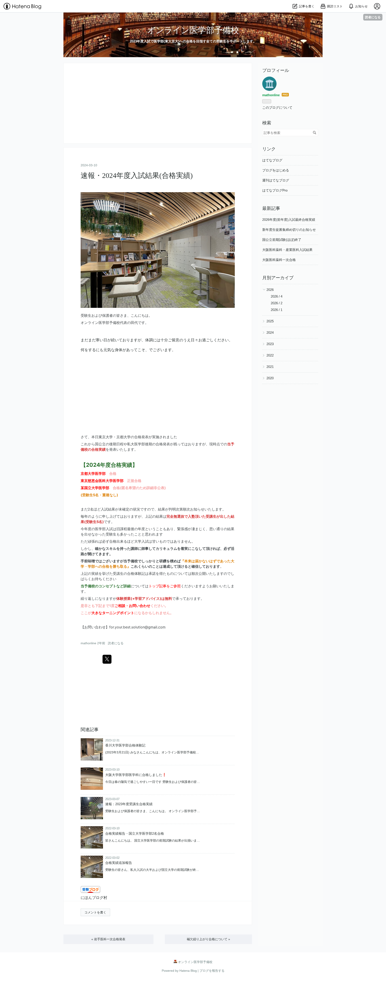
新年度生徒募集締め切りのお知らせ (289, 229)
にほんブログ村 (94, 898)
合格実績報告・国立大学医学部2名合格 (134, 833)
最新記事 (271, 208)
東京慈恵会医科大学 (97, 480)
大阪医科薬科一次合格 (279, 260)
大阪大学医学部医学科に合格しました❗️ (135, 775)
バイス (154, 598)
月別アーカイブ (278, 277)
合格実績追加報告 (118, 863)
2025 (270, 321)
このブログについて (277, 107)
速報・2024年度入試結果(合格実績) (137, 175)
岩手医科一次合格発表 (108, 939)
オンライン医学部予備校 (193, 30)
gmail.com (157, 627)
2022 (270, 355)
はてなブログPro (274, 190)
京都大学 (123, 437)
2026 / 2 (276, 303)
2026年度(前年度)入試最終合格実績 (288, 219)
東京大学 (106, 437)
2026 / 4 (276, 296)
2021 (270, 367)
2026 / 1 (276, 310)
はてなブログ (272, 160)
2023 (270, 344)
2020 (270, 378)
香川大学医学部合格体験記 (125, 745)
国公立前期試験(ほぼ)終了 (281, 240)
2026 (270, 290)
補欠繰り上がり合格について (208, 939)
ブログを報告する (211, 970)
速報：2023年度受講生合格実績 (129, 804)
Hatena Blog (188, 970)
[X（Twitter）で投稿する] (107, 659)
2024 (270, 332)
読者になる (373, 17)
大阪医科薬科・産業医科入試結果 (287, 250)
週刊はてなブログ (275, 180)
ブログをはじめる (275, 170)
